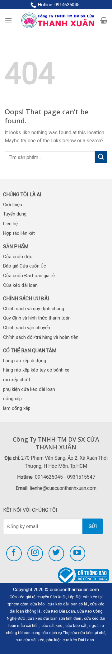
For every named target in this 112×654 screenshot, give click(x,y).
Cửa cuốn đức (17, 256)
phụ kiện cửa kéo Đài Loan (70, 639)
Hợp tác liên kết (19, 233)
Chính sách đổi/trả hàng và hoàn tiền (40, 337)
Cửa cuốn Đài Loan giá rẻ (29, 275)
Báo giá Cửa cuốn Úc (24, 266)
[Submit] (101, 157)
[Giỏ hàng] (103, 20)
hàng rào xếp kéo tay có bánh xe (36, 370)
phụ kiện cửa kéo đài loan (29, 389)
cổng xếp (12, 398)
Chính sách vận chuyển (26, 327)
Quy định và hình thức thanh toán (37, 318)
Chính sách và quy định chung (33, 308)
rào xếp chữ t (16, 379)
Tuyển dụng (14, 214)
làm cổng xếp (16, 408)
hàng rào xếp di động (24, 360)
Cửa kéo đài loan (20, 285)
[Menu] (8, 20)
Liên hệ (10, 223)
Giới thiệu (12, 204)
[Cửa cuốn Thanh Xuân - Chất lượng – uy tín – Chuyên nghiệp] (56, 20)
